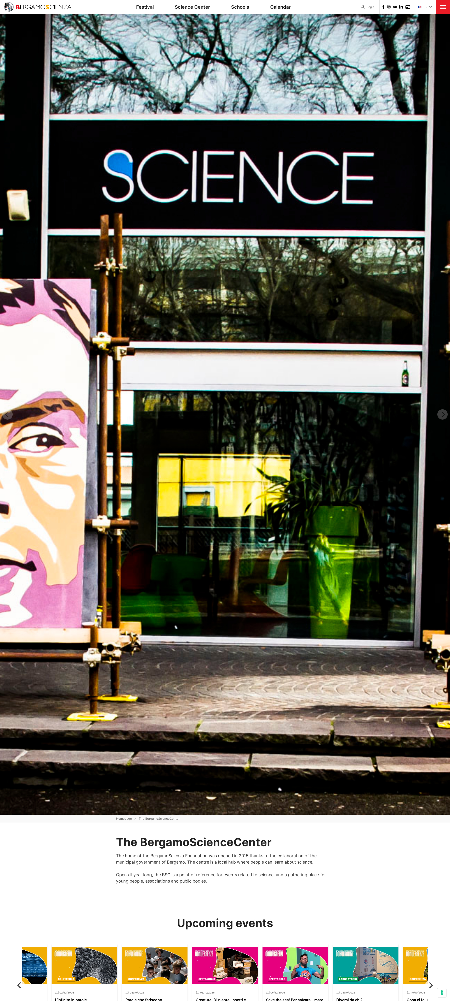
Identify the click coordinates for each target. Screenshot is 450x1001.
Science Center (192, 7)
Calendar (280, 7)
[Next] (430, 985)
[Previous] (20, 985)
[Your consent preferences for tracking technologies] (441, 992)
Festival (145, 7)
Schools (240, 7)
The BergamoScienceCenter (159, 818)
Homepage (124, 818)
